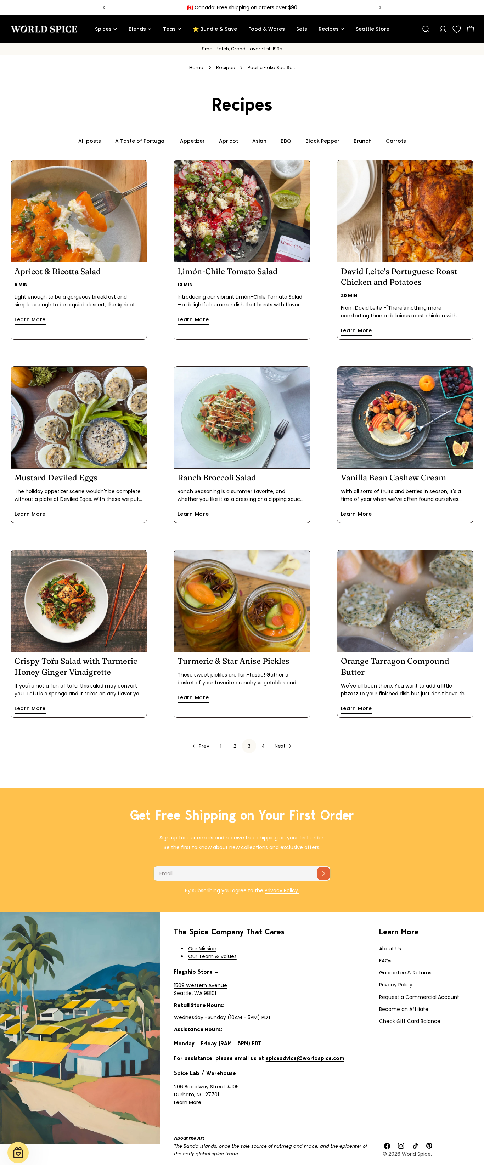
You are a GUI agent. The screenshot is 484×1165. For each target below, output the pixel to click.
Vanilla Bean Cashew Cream (393, 477)
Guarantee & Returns (405, 972)
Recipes (225, 67)
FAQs (385, 960)
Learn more (30, 319)
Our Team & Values (212, 956)
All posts (89, 141)
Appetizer (192, 141)
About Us (390, 948)
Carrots (396, 141)
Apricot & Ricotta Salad (58, 271)
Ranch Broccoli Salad (217, 477)
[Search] (426, 29)
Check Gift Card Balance (409, 1021)
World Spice (416, 1154)
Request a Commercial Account (419, 997)
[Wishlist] (457, 29)
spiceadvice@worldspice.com (305, 1058)
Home (196, 67)
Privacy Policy (395, 984)
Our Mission (202, 948)
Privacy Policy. (282, 890)
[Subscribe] (323, 873)
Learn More (187, 1102)
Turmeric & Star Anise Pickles (233, 661)
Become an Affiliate (403, 1009)
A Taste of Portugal (140, 141)
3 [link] (249, 746)
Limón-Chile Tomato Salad (228, 271)
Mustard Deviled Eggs (56, 477)
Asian (259, 141)
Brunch (363, 141)
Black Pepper (322, 141)
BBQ (286, 141)
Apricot (228, 141)
